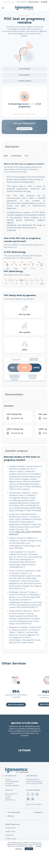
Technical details (24, 69)
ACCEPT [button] (29, 849)
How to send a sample (34, 783)
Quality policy (10, 831)
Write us (10, 816)
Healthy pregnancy (12, 785)
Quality (7, 798)
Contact (8, 796)
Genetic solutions (32, 779)
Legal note (9, 835)
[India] (24, 8)
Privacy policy (10, 828)
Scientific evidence (24, 81)
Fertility (8, 779)
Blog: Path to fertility (34, 804)
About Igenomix (11, 794)
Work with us (10, 800)
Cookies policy (10, 838)
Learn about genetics (34, 781)
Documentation (24, 75)
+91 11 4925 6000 (9, 2)
